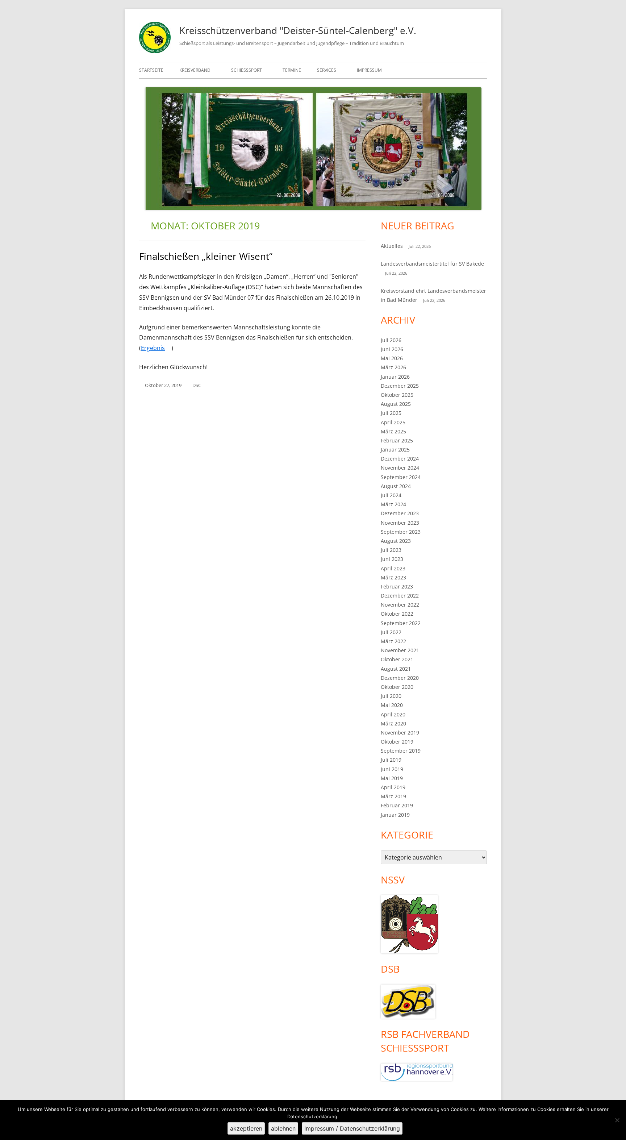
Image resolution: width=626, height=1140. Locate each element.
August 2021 (396, 668)
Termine (292, 70)
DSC (196, 385)
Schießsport (246, 70)
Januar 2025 (395, 449)
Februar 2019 (397, 805)
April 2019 (393, 787)
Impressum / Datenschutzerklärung (352, 1128)
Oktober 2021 (397, 659)
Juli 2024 (391, 495)
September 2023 (401, 531)
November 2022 (400, 604)
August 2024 (396, 486)
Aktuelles (392, 245)
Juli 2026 (391, 340)
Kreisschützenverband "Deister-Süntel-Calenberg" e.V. (297, 30)
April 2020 (393, 714)
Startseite (151, 70)
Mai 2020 (392, 705)
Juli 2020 (391, 695)
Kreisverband (194, 70)
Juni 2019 (392, 769)
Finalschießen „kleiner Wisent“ (205, 256)
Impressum (369, 70)
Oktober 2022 (397, 613)
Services (326, 70)
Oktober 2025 (397, 394)
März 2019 (393, 796)
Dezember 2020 (400, 677)
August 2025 (396, 403)
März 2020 (393, 723)
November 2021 (400, 650)
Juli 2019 (391, 759)
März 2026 (393, 367)
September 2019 (401, 750)
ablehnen (283, 1128)
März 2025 (393, 431)
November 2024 (400, 467)
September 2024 (401, 477)
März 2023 (393, 577)
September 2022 (401, 623)
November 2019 (400, 732)
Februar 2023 (397, 586)
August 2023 (396, 540)
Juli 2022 (391, 632)
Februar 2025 (397, 440)
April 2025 (393, 422)
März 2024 (393, 504)
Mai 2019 (392, 778)
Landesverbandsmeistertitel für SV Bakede (432, 263)
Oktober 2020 (397, 686)
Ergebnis (156, 348)
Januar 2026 (395, 376)
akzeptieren (246, 1128)
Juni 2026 (392, 349)
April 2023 (393, 568)
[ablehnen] (617, 1120)
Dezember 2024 (400, 458)
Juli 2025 (391, 412)
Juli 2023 (391, 549)
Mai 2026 (392, 358)
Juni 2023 (392, 559)
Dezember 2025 (400, 385)
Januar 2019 (395, 814)
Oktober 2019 (397, 741)
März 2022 (393, 641)
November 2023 (400, 522)
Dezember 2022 (400, 595)
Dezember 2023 (400, 513)
